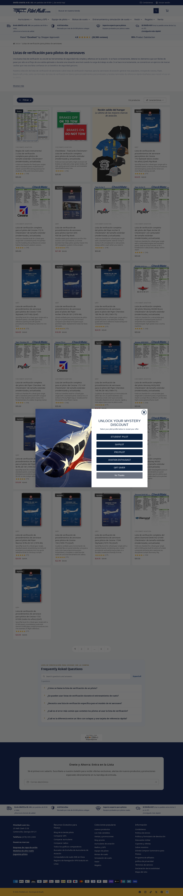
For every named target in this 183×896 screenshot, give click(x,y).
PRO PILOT (119, 452)
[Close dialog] (144, 412)
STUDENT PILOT (119, 437)
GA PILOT (119, 444)
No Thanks (119, 475)
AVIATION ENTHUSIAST (119, 460)
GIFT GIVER (119, 468)
